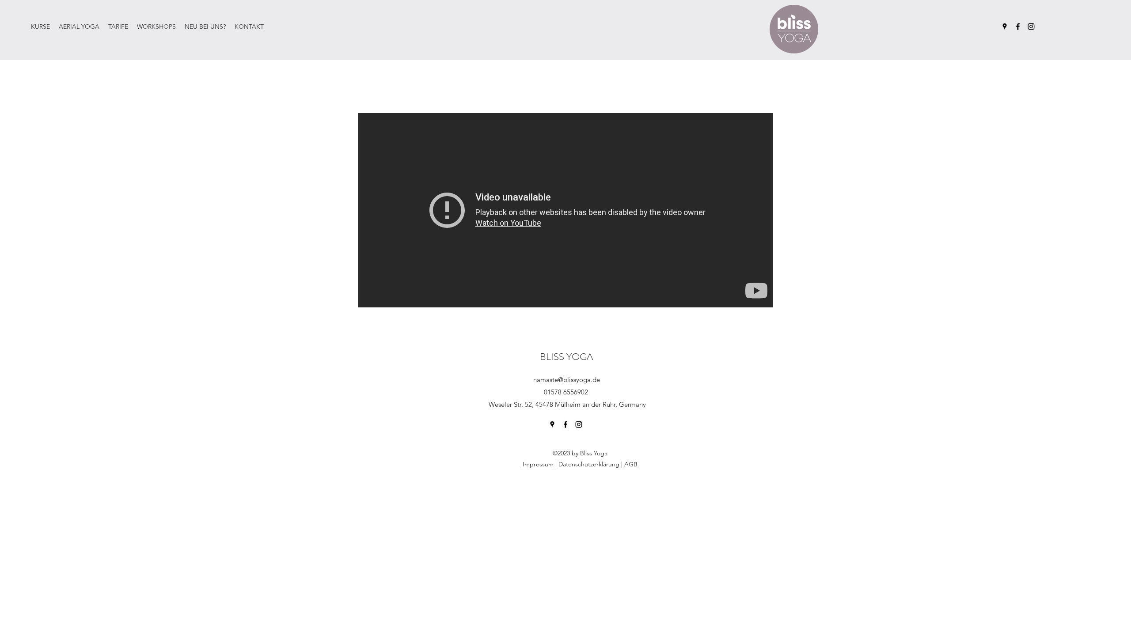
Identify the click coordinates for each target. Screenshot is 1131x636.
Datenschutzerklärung (588, 464)
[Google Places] (1004, 26)
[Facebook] (1017, 26)
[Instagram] (1031, 26)
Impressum (538, 464)
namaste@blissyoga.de (566, 379)
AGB (631, 464)
